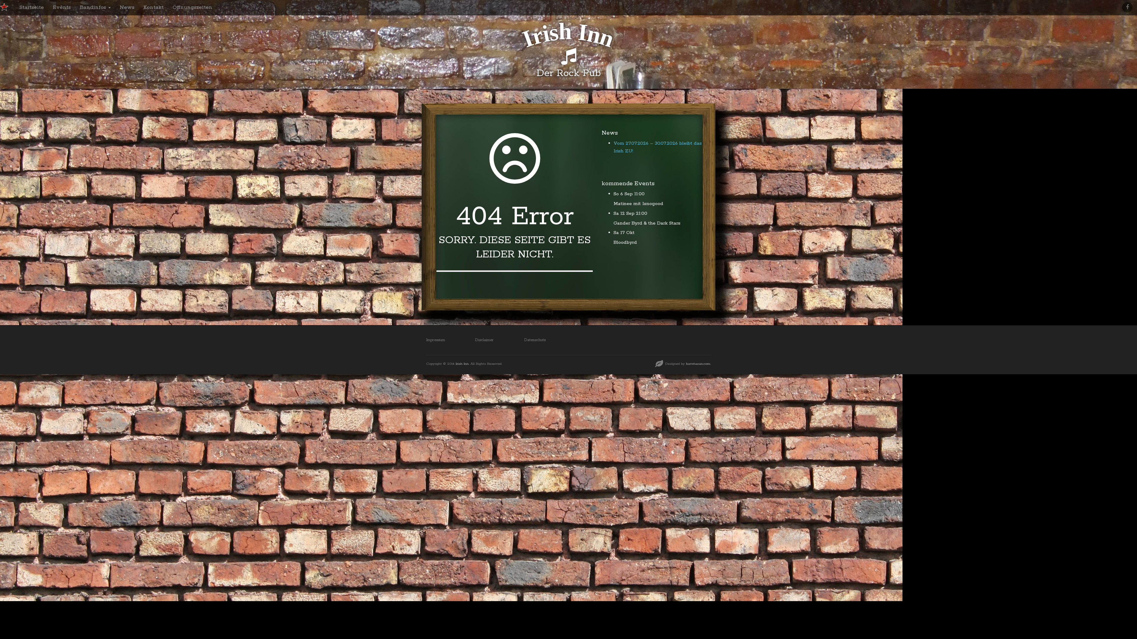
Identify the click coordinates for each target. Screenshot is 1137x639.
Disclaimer (484, 340)
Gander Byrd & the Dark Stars (647, 223)
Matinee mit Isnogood (638, 204)
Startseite (31, 7)
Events (62, 7)
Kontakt (153, 7)
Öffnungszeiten (192, 7)
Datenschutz (535, 340)
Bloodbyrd (625, 242)
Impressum (435, 340)
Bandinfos (94, 7)
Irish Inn (462, 364)
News (127, 7)
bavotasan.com (698, 364)
